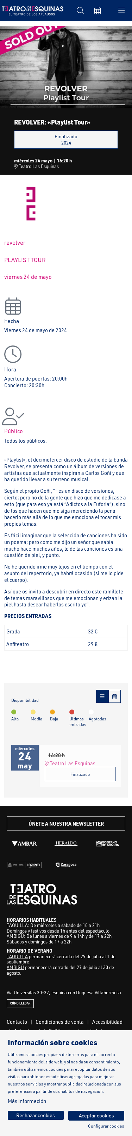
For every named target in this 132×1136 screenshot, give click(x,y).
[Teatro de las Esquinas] (31, 10)
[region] (66, 67)
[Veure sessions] (102, 696)
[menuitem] (17, 1021)
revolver (14, 242)
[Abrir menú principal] (121, 10)
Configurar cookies (106, 1126)
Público (13, 431)
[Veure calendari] (114, 696)
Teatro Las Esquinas (38, 166)
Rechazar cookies (35, 1115)
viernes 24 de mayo (28, 276)
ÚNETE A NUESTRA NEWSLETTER (66, 823)
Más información (27, 1101)
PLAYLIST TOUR (25, 259)
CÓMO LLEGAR (20, 1003)
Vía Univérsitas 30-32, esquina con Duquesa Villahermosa (64, 992)
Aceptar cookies (96, 1115)
